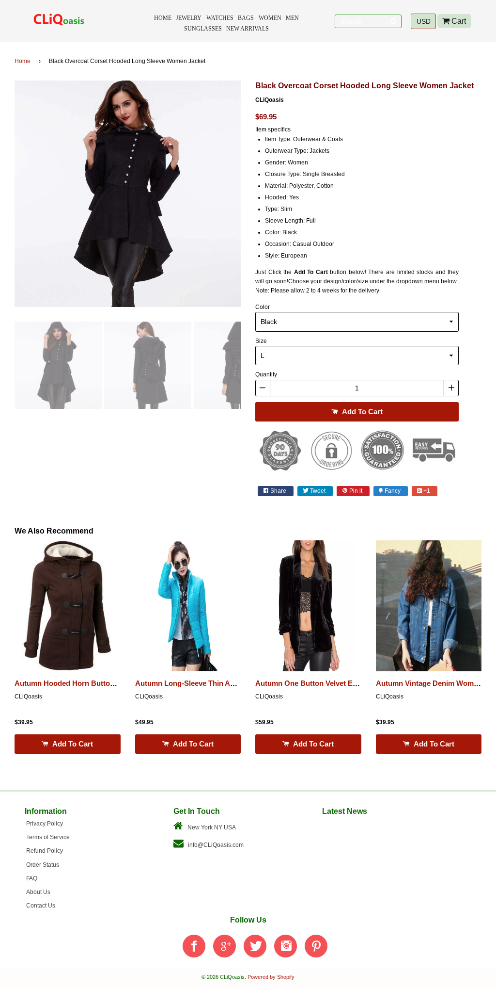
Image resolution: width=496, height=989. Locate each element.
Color (262, 307)
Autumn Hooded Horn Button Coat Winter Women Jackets (113, 683)
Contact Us (40, 905)
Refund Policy (44, 850)
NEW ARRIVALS (247, 28)
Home (162, 18)
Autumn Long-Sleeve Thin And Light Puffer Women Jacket (233, 683)
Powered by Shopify (271, 977)
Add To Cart (361, 411)
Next (255, 197)
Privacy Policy (44, 823)
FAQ (31, 878)
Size (261, 341)
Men (292, 18)
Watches (219, 18)
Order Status (42, 864)
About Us (38, 892)
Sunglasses (203, 28)
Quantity (266, 374)
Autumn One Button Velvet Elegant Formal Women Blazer (352, 683)
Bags (246, 18)
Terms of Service (48, 837)
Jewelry (189, 18)
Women (270, 18)
